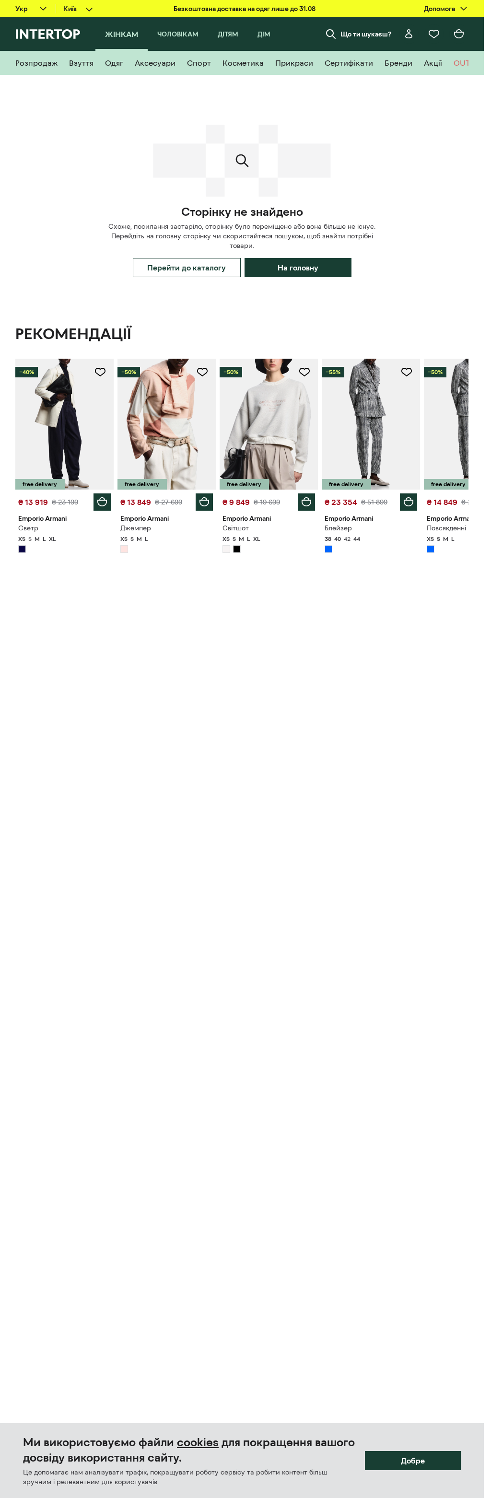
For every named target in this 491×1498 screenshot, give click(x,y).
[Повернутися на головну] (47, 34)
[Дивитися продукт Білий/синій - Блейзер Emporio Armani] (371, 424)
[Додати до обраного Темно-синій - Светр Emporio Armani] (100, 372)
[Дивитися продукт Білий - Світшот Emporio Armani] (269, 424)
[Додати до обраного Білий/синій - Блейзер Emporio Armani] (406, 372)
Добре (413, 1460)
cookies (198, 1442)
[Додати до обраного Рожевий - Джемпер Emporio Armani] (202, 372)
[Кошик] (458, 34)
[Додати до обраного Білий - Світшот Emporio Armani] (304, 372)
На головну (298, 267)
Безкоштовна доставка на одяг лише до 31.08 (245, 8)
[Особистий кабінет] (409, 34)
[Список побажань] (434, 34)
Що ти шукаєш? (366, 34)
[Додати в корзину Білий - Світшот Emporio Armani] (306, 502)
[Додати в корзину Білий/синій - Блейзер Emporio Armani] (408, 502)
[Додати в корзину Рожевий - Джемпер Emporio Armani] (204, 502)
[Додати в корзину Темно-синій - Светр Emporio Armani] (102, 502)
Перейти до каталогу (186, 267)
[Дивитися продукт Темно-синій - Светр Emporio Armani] (64, 424)
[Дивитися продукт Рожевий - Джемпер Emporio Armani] (166, 424)
